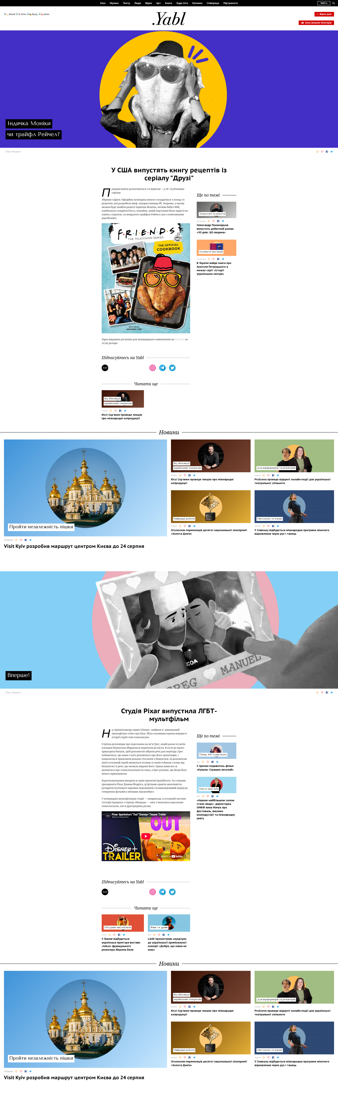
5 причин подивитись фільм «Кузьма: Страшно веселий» (215, 767)
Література (201, 221)
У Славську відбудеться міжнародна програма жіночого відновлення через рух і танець (292, 531)
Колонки (197, 3)
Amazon (179, 339)
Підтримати (230, 3)
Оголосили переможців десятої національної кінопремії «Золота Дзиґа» (209, 531)
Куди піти (182, 3)
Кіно (102, 3)
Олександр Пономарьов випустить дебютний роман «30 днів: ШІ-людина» (215, 229)
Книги (168, 3)
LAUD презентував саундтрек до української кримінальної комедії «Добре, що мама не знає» (167, 944)
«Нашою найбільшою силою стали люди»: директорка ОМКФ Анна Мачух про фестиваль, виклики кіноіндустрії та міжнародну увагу (216, 809)
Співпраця (213, 3)
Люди (137, 3)
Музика (114, 3)
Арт (158, 3)
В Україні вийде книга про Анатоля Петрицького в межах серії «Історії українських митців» (214, 268)
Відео (148, 3)
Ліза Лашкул (13, 151)
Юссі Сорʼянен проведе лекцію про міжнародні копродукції (122, 416)
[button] (333, 3)
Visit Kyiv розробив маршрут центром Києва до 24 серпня (74, 546)
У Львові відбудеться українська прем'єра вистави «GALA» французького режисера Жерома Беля (121, 944)
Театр (126, 3)
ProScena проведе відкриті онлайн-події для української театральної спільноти (292, 481)
